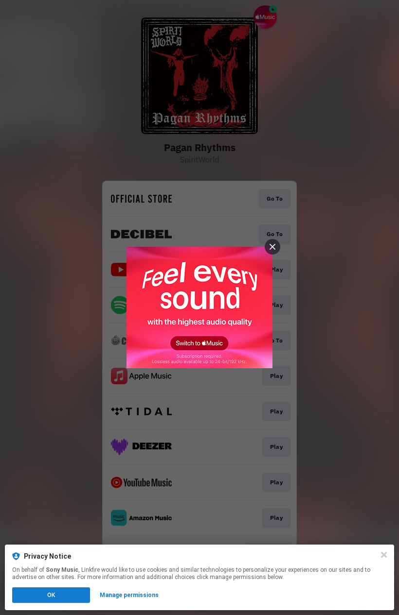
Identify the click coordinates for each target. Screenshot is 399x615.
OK (51, 595)
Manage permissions (129, 595)
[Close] (384, 555)
